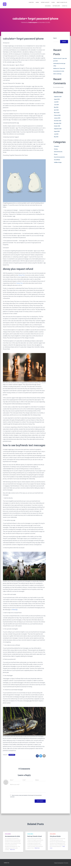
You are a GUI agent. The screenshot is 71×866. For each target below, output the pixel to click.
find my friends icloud (34, 836)
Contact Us (64, 5)
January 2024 (57, 118)
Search (55, 38)
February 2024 (57, 115)
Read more (12, 849)
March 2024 (56, 112)
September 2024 (57, 96)
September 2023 (57, 128)
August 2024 (57, 99)
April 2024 (56, 110)
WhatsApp (15, 609)
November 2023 (57, 123)
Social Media (48, 5)
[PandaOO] (4, 4)
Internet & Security (45, 2)
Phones (53, 2)
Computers (31, 2)
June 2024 (56, 104)
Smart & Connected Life (62, 2)
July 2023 (56, 134)
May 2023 (56, 136)
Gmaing (37, 2)
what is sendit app (57, 73)
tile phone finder (55, 836)
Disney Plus (21, 275)
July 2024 (56, 101)
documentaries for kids (58, 71)
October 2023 (57, 126)
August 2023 (57, 131)
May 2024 (56, 107)
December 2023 (57, 120)
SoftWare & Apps (56, 5)
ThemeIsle (66, 863)
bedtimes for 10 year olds (59, 68)
